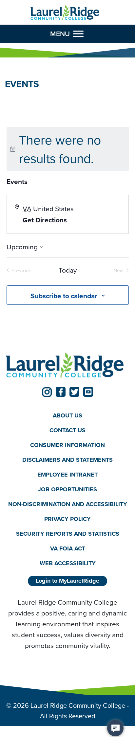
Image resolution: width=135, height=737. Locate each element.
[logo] (65, 13)
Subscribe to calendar (63, 296)
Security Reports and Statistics (67, 533)
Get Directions (45, 220)
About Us (67, 415)
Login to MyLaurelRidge (67, 580)
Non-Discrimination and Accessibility (67, 504)
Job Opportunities (67, 489)
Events (17, 182)
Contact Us (67, 430)
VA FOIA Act (67, 548)
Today (68, 270)
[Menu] (78, 33)
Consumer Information (67, 445)
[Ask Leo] (115, 728)
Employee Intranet (67, 474)
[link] (47, 392)
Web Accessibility (68, 563)
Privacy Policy (67, 519)
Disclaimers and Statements (67, 460)
